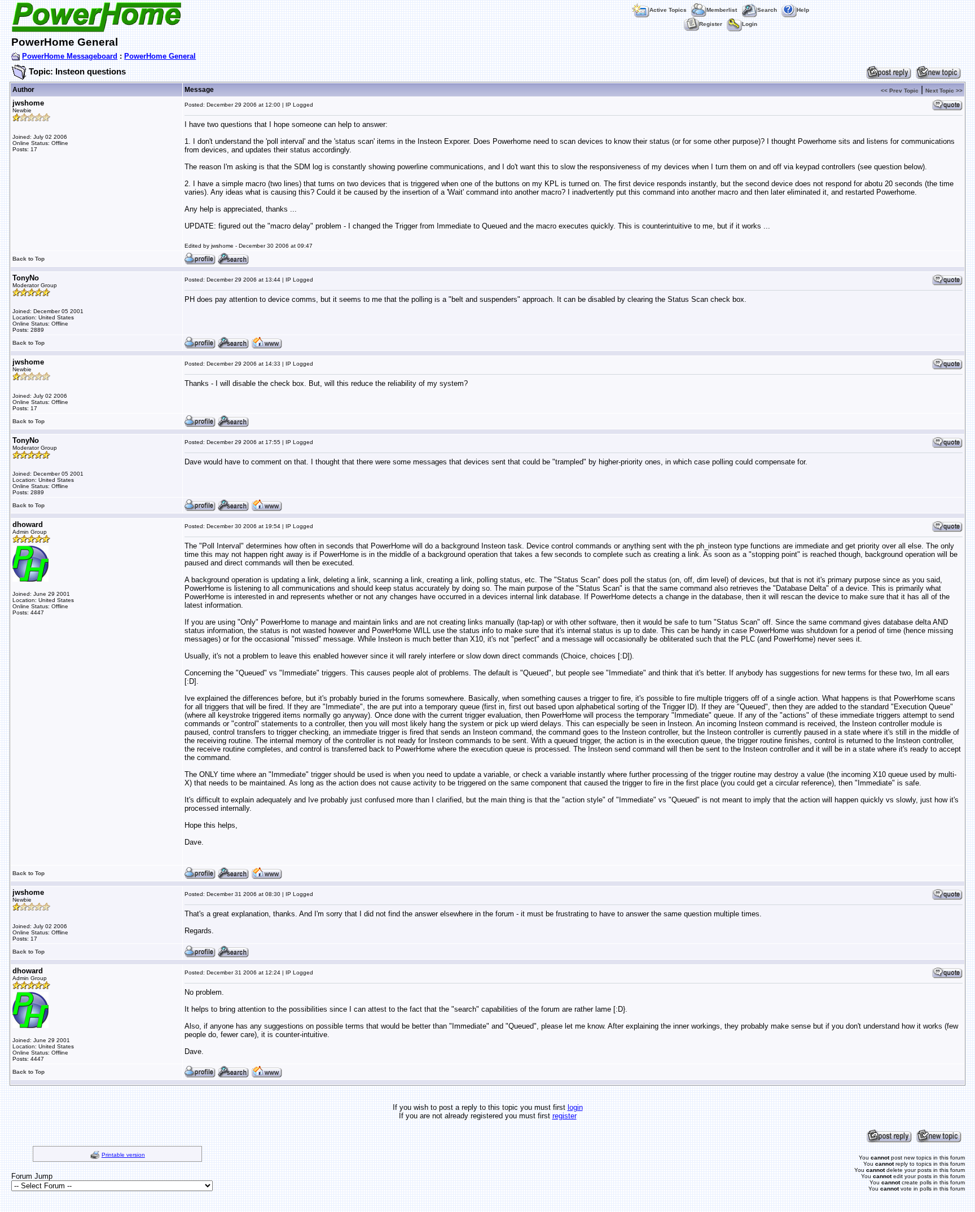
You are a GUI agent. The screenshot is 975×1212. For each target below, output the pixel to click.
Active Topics (668, 10)
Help (803, 10)
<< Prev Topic (900, 90)
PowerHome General (160, 56)
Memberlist (721, 10)
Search (767, 10)
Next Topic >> (944, 90)
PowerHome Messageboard (69, 56)
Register (710, 24)
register (564, 1116)
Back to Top (28, 259)
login (575, 1107)
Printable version (123, 1155)
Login (749, 24)
